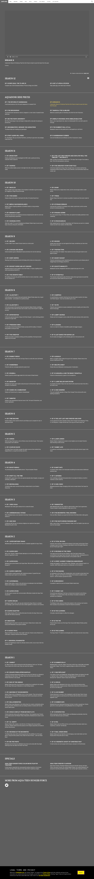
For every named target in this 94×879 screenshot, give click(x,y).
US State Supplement (44, 875)
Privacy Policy (46, 874)
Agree (81, 872)
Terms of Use (46, 872)
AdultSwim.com (20, 872)
